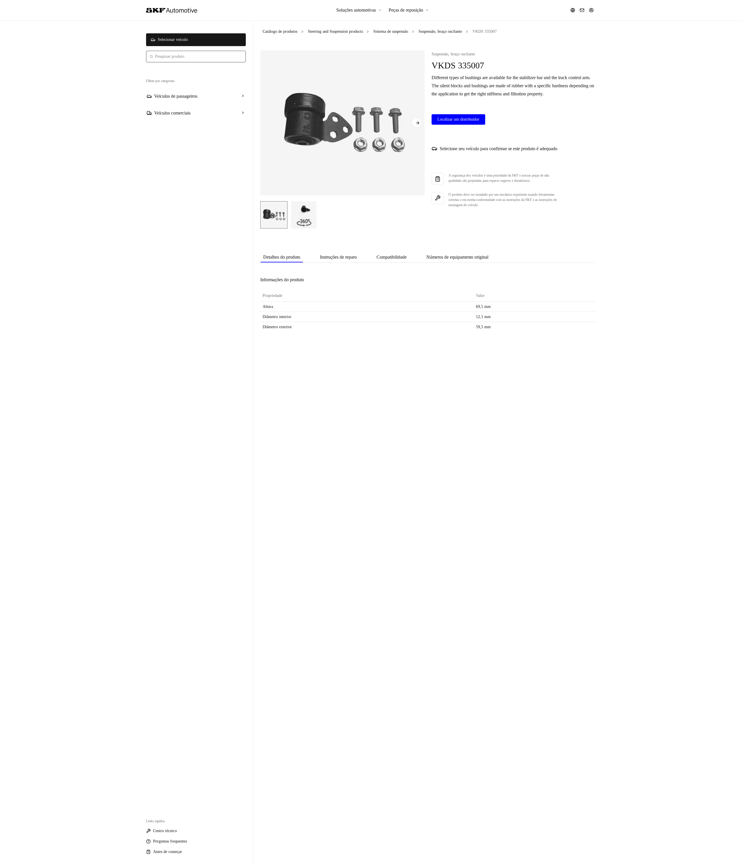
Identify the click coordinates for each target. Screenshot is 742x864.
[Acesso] (591, 10)
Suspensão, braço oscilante (440, 31)
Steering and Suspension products (335, 31)
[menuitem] (359, 10)
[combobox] (196, 56)
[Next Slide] (416, 123)
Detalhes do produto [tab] (281, 257)
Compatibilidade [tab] (392, 257)
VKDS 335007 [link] (484, 31)
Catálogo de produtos (280, 31)
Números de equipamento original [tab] (457, 257)
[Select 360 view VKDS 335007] (304, 214)
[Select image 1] (274, 214)
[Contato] (582, 10)
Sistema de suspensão (390, 31)
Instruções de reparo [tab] (338, 257)
